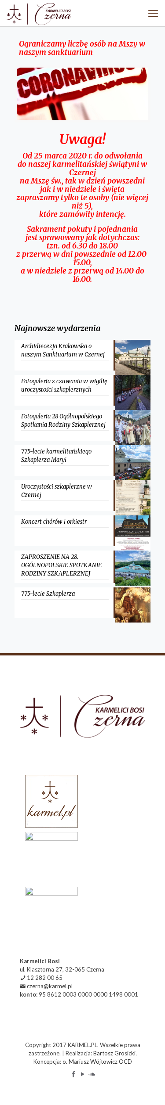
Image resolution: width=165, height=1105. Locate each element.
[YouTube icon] (82, 1074)
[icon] (91, 1074)
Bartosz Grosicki (114, 1053)
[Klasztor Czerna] (39, 13)
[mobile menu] (153, 13)
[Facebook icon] (73, 1074)
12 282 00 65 (44, 977)
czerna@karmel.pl (50, 986)
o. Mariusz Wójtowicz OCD (97, 1061)
